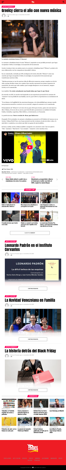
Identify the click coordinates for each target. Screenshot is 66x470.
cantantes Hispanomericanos (34, 172)
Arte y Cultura (16, 458)
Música (60, 458)
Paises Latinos (7, 458)
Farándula (37, 458)
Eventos (31, 458)
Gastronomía (45, 458)
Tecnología (37, 460)
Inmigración (54, 458)
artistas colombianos (18, 172)
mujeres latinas (28, 173)
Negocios (24, 458)
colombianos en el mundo (9, 173)
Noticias (30, 460)
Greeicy (20, 173)
